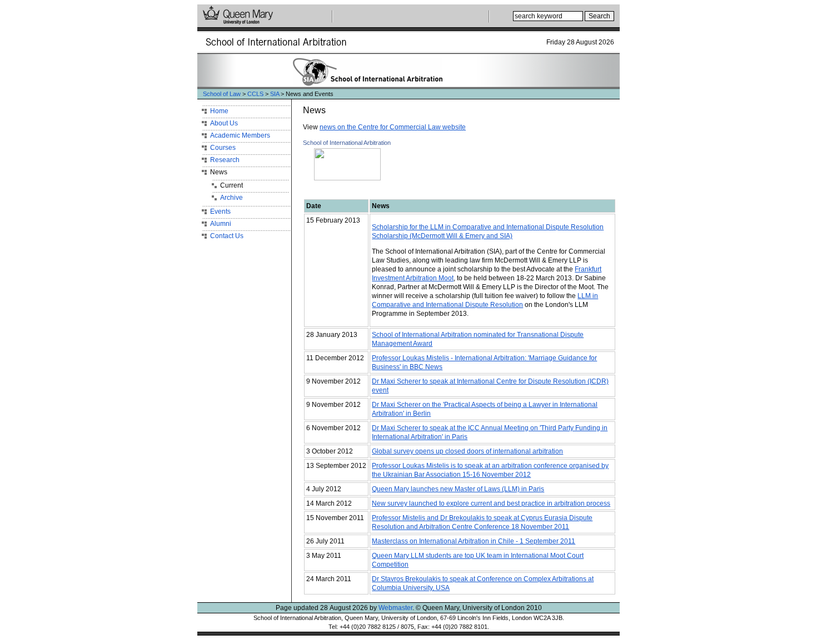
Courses (223, 148)
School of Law (222, 93)
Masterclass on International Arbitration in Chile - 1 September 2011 (473, 541)
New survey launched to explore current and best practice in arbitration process (491, 503)
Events (220, 211)
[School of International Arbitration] (342, 178)
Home (219, 111)
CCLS (255, 93)
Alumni (220, 224)
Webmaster (395, 608)
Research (225, 160)
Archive (231, 197)
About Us (224, 123)
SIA (274, 93)
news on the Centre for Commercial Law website (393, 127)
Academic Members (240, 135)
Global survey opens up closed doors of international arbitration (467, 451)
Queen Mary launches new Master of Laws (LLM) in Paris (458, 489)
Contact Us (226, 236)
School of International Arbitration (347, 142)
